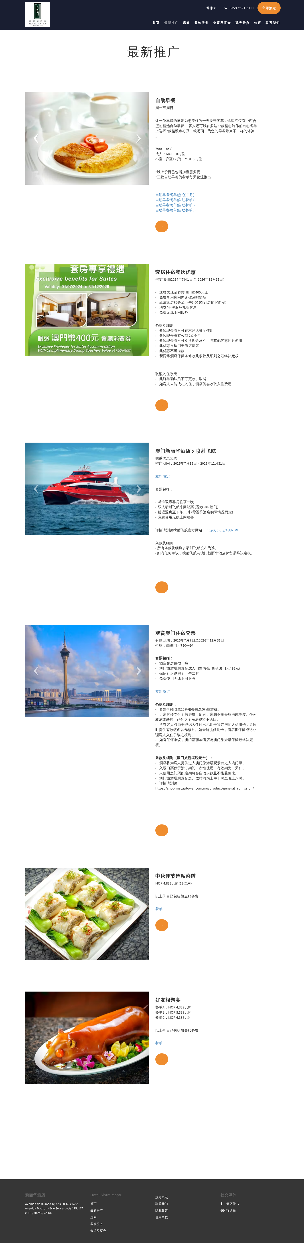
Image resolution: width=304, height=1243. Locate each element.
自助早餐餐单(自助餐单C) (175, 210)
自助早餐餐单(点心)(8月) (174, 194)
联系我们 (161, 1204)
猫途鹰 (231, 1211)
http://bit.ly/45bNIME (223, 530)
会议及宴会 (98, 1231)
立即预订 (162, 691)
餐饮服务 (96, 1224)
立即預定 (162, 476)
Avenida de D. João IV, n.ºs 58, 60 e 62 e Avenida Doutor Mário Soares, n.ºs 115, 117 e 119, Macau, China (54, 1208)
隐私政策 (161, 1211)
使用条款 (161, 1217)
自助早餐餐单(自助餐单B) (175, 205)
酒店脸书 (232, 1204)
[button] (34, 138)
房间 (93, 1217)
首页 (93, 1204)
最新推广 (96, 1211)
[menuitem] (157, 23)
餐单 (158, 909)
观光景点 (161, 1197)
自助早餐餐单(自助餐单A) (175, 200)
